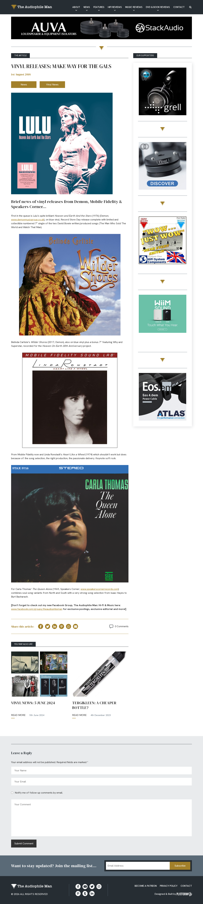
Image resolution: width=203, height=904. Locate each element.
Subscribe (180, 865)
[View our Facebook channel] (85, 886)
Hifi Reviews (115, 7)
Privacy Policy (168, 885)
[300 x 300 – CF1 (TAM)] (162, 166)
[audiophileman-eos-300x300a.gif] (162, 397)
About (76, 7)
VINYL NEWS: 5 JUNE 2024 (33, 703)
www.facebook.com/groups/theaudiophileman (36, 609)
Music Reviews (133, 7)
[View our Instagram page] (99, 886)
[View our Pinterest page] (78, 893)
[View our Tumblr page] (85, 893)
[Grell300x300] (162, 92)
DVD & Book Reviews (158, 7)
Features (98, 7)
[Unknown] (101, 28)
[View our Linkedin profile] (92, 893)
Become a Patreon (146, 885)
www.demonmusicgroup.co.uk (27, 219)
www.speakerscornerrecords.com (99, 589)
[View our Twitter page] (92, 886)
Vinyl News (52, 84)
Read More (18, 715)
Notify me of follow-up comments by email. (39, 792)
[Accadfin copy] (162, 240)
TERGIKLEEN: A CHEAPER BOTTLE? (94, 705)
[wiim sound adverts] (162, 314)
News (87, 7)
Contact (179, 7)
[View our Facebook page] (78, 886)
